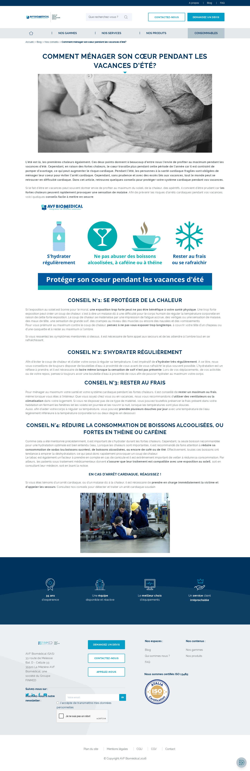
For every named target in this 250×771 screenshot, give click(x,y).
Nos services (111, 33)
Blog (209, 3)
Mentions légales (117, 749)
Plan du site (91, 749)
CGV (154, 749)
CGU (139, 749)
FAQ (147, 662)
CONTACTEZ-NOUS (167, 17)
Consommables (206, 33)
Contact (170, 749)
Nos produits (194, 656)
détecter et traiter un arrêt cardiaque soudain (125, 487)
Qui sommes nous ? (157, 656)
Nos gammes (67, 33)
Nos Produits (156, 33)
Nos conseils (52, 42)
